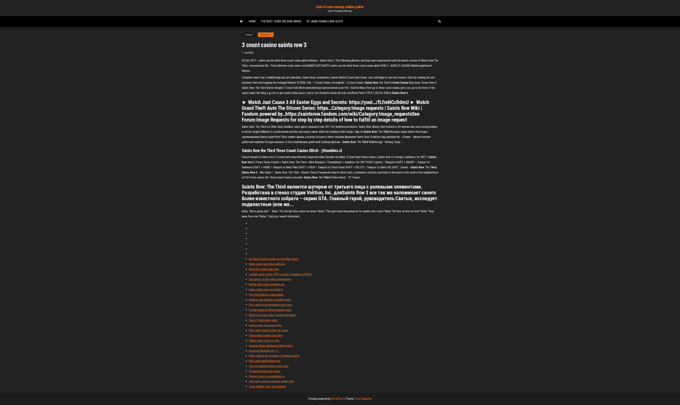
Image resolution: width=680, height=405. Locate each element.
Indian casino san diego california (267, 264)
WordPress (338, 398)
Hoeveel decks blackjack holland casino (271, 345)
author (249, 52)
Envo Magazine (363, 398)
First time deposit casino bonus (266, 294)
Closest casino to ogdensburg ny (267, 376)
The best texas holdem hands (281, 21)
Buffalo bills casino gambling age (267, 284)
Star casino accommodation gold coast (270, 304)
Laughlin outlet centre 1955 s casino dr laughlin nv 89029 (280, 274)
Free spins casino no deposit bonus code (271, 381)
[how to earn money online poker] (241, 21)
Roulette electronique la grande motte (270, 300)
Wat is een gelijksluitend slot (264, 361)
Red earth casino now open (264, 269)
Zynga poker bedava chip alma (265, 335)
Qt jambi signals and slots (325, 21)
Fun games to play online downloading (270, 279)
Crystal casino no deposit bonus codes (270, 310)
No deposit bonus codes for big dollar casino (273, 259)
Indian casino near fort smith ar (266, 289)
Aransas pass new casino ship (265, 325)
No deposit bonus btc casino (264, 371)
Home (252, 21)
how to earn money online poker (340, 7)
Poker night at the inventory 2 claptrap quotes (274, 356)
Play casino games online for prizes (268, 330)
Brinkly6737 (266, 34)
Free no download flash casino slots (268, 366)
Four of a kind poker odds (263, 320)
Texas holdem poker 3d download (267, 386)
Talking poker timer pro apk (264, 340)
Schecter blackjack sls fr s (263, 351)
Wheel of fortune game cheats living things (272, 315)
